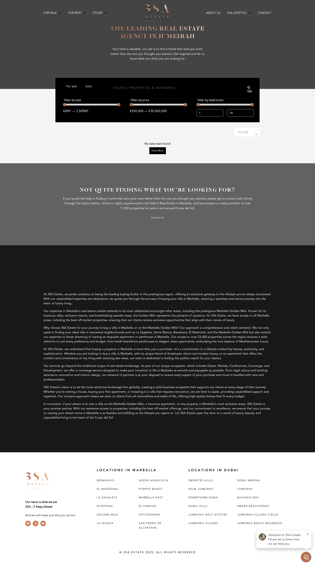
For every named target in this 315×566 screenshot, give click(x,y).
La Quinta (105, 523)
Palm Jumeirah (200, 489)
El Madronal (108, 489)
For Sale (50, 13)
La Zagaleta (107, 497)
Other (97, 13)
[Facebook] (28, 523)
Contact (264, 13)
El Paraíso (148, 506)
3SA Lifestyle (236, 13)
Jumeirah (245, 489)
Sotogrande (149, 515)
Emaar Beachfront (253, 506)
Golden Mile (107, 515)
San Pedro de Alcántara (150, 525)
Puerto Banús (150, 489)
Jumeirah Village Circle (257, 515)
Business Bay (248, 497)
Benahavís (105, 480)
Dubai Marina (248, 480)
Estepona (105, 506)
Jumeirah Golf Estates (208, 515)
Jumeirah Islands (203, 523)
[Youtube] (43, 523)
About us (213, 13)
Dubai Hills (198, 506)
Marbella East (151, 497)
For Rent (74, 13)
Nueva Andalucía (153, 480)
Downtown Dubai (203, 497)
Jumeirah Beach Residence (259, 523)
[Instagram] (35, 523)
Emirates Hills (200, 480)
